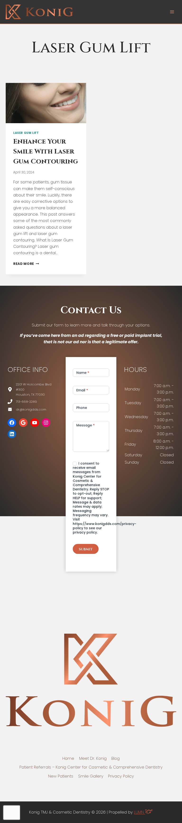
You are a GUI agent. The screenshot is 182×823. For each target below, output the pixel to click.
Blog (115, 758)
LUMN (139, 812)
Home (68, 758)
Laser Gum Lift (26, 133)
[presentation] (46, 103)
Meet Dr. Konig (93, 758)
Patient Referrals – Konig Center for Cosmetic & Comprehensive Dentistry (91, 767)
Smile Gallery (90, 776)
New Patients (60, 776)
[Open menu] (172, 11)
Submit (86, 549)
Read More (26, 264)
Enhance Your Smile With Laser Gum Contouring (45, 151)
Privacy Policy (121, 776)
